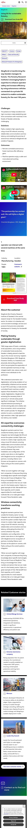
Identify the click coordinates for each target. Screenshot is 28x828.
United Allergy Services (14, 614)
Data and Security (13, 54)
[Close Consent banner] (24, 806)
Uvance (12, 51)
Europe (18, 51)
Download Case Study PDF (14, 19)
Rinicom (9, 693)
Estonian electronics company (13, 653)
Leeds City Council (13, 736)
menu (18, 42)
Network (4, 58)
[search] (22, 2)
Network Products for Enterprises (12, 62)
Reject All (13, 821)
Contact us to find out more (14, 788)
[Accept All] (6, 813)
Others (4, 54)
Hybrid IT (4, 51)
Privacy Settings (13, 817)
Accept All (13, 824)
